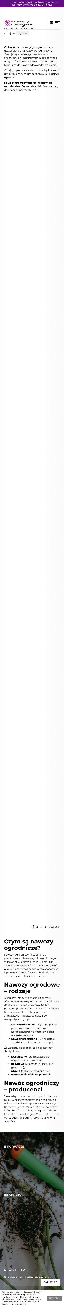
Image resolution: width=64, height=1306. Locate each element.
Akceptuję (54, 1298)
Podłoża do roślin (16, 1264)
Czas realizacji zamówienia (22, 1199)
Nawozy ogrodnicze (21, 27)
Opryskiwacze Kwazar (19, 1252)
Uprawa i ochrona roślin (20, 1236)
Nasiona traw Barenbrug (21, 1223)
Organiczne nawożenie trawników (28, 1219)
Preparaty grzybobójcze (20, 1240)
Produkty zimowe (16, 1277)
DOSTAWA (11, 1187)
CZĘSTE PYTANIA (16, 1179)
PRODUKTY (12, 1171)
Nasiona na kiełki (16, 1281)
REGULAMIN (13, 1191)
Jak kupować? (14, 1203)
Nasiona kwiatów (16, 1260)
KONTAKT (10, 1183)
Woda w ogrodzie (16, 1227)
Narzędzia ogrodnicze (19, 1256)
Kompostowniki (15, 1268)
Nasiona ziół (12, 1273)
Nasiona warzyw (15, 1244)
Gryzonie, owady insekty (21, 1248)
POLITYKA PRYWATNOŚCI (22, 1195)
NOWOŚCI (11, 1175)
